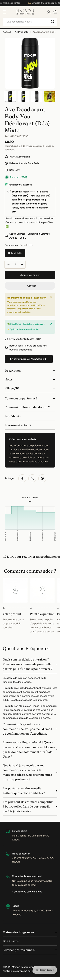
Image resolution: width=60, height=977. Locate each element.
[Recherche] (53, 22)
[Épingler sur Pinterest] (42, 478)
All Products (21, 31)
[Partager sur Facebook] (22, 478)
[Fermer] (51, 297)
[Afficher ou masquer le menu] (5, 12)
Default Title (15, 253)
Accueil (7, 31)
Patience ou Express (20, 184)
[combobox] (30, 22)
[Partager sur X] (32, 478)
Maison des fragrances (24, 967)
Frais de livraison (25, 146)
